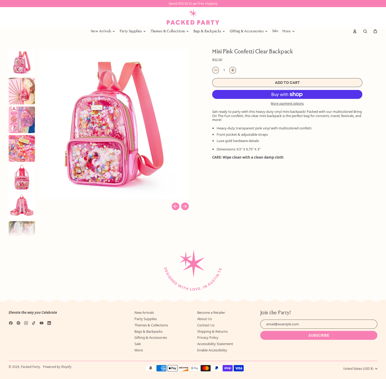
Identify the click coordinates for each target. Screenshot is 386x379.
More (138, 350)
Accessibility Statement (215, 343)
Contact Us (206, 325)
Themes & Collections (151, 325)
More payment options (287, 103)
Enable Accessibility (212, 350)
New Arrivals (144, 312)
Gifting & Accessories (150, 337)
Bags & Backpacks (148, 331)
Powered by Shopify (57, 367)
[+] (232, 70)
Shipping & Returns (212, 331)
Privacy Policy (207, 337)
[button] (365, 31)
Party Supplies (145, 318)
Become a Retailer (211, 312)
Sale (275, 31)
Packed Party (30, 367)
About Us (204, 318)
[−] (215, 70)
